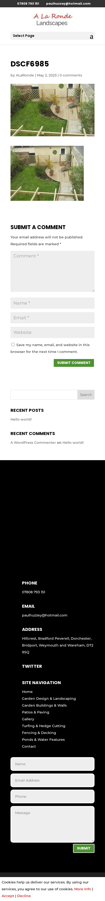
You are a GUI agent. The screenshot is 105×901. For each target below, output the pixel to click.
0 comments (71, 75)
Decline (24, 896)
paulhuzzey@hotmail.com (44, 615)
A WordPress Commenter (33, 442)
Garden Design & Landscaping (49, 698)
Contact (29, 746)
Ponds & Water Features (43, 739)
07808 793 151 (28, 3)
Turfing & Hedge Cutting (43, 726)
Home (27, 691)
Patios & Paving (35, 712)
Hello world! (21, 419)
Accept (8, 896)
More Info (82, 889)
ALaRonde (25, 75)
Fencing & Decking (39, 733)
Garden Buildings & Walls (44, 705)
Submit (84, 848)
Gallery (28, 719)
